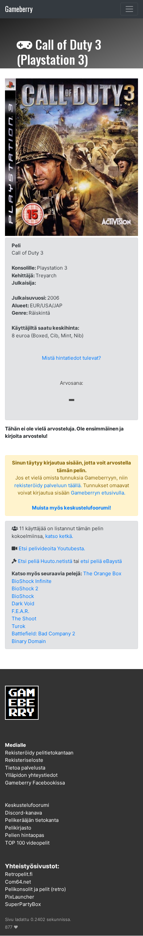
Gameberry (19, 9)
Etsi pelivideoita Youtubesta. (52, 548)
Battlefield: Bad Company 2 (43, 633)
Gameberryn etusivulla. (98, 493)
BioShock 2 (25, 588)
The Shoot (24, 618)
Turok (18, 626)
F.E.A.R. (20, 611)
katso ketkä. (59, 536)
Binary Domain (29, 641)
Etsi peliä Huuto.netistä (45, 561)
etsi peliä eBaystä (101, 561)
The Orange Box (102, 573)
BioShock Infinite (32, 581)
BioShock (23, 596)
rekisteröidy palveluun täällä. (48, 485)
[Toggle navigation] (129, 9)
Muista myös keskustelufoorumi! (71, 508)
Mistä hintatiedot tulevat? (71, 358)
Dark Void (23, 603)
